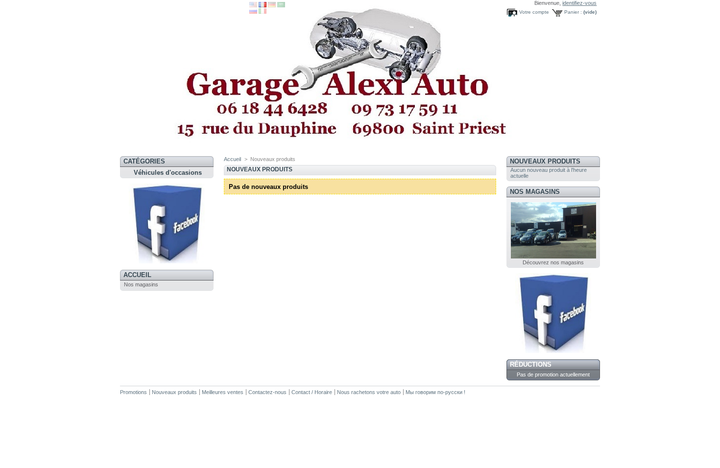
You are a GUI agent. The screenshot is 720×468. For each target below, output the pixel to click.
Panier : (573, 12)
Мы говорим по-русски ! (435, 392)
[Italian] (262, 12)
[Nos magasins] (553, 256)
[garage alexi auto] (167, 261)
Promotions (133, 392)
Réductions (531, 364)
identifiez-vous (579, 3)
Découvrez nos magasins (553, 262)
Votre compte (534, 12)
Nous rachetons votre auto (369, 392)
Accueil (137, 275)
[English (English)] (253, 5)
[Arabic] (281, 5)
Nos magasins (141, 284)
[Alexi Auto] (184, 78)
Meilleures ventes (222, 392)
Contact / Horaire (311, 392)
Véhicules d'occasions (168, 172)
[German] (272, 5)
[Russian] (253, 12)
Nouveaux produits (545, 161)
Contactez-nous (267, 392)
